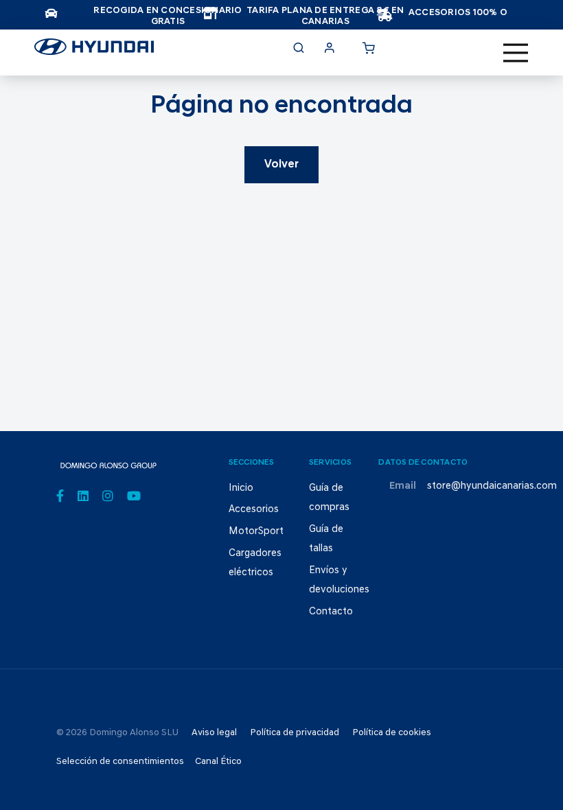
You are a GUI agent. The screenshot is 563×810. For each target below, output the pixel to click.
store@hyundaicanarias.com (492, 486)
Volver (281, 164)
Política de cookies (391, 733)
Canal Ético (218, 761)
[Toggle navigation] (516, 53)
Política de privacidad (294, 733)
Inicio (241, 488)
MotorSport (256, 531)
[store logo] (94, 50)
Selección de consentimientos (120, 761)
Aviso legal (214, 733)
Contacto (331, 612)
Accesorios (254, 510)
